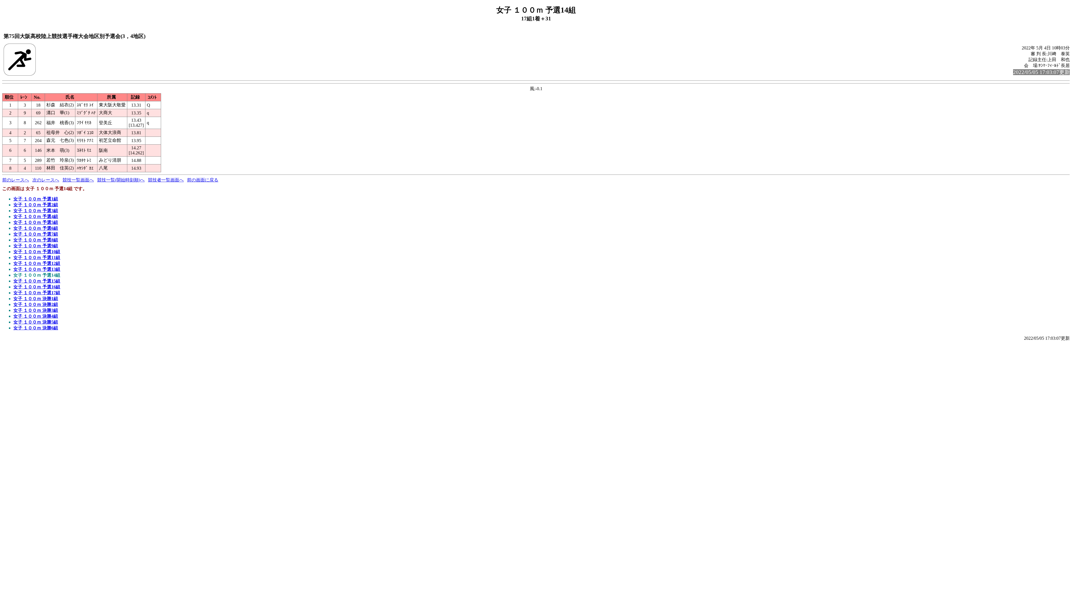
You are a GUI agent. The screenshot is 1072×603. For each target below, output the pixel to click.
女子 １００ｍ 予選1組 (35, 199)
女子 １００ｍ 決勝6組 (35, 328)
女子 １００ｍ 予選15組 (36, 281)
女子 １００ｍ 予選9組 (35, 245)
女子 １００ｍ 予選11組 (36, 257)
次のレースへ (45, 180)
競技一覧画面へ (78, 180)
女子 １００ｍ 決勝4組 (35, 316)
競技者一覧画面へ (166, 180)
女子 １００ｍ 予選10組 (36, 251)
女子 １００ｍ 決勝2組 (35, 304)
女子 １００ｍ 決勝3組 (35, 310)
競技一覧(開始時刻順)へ (121, 180)
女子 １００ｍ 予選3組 (35, 210)
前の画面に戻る (202, 180)
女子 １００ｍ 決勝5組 (35, 322)
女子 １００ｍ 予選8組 (35, 240)
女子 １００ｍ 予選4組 (35, 216)
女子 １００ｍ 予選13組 (36, 269)
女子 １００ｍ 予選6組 (35, 228)
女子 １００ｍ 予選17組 (36, 292)
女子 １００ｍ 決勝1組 (35, 298)
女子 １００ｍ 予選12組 (36, 263)
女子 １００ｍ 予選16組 (36, 286)
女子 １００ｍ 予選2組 (35, 204)
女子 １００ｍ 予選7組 (35, 234)
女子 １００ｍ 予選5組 (35, 222)
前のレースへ (15, 180)
